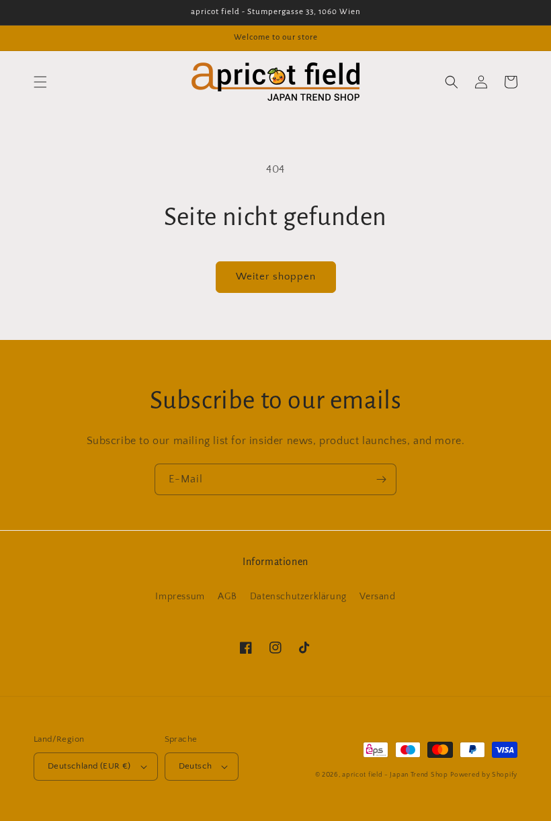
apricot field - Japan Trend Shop (395, 775)
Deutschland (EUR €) (89, 766)
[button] (40, 82)
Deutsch (195, 766)
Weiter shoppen (276, 276)
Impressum (179, 596)
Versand (377, 596)
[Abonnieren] (381, 479)
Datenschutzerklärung (298, 596)
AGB (227, 596)
